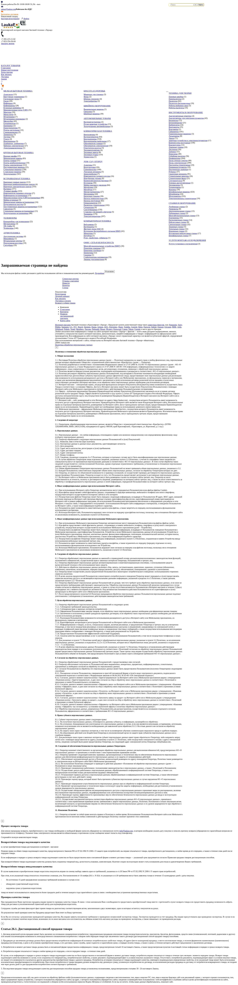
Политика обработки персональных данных (73, 345)
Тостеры (7, 137)
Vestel (72, 329)
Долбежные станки (177, 207)
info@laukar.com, (126, 831)
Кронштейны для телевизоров (16, 221)
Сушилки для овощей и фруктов (97, 212)
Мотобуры (88, 190)
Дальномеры (174, 136)
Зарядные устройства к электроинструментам (188, 140)
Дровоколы (173, 209)
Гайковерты (174, 132)
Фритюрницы (9, 141)
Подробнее (99, 273)
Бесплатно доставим (9, 14)
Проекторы (88, 253)
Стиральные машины (12, 169)
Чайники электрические (13, 146)
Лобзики (172, 152)
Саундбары (8, 245)
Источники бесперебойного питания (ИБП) (102, 231)
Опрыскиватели (90, 203)
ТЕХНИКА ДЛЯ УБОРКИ (180, 93)
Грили (6, 101)
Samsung (65, 327)
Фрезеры (172, 190)
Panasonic (173, 325)
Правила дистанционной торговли (67, 316)
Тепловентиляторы (92, 150)
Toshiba (127, 327)
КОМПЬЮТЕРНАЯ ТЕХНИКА (97, 221)
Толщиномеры (175, 187)
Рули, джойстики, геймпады (96, 238)
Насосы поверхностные (94, 198)
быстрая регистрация (10, 19)
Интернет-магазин (63, 325)
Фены (86, 97)
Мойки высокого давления (95, 185)
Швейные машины (92, 114)
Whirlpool (59, 329)
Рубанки (172, 172)
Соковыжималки (10, 132)
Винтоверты (174, 127)
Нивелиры (173, 154)
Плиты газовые (9, 161)
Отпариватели (9, 123)
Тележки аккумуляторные (180, 183)
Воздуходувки (90, 167)
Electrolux (113, 327)
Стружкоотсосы (175, 181)
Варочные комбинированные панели (19, 184)
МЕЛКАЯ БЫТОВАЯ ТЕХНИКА (17, 91)
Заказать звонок (7, 43)
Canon (124, 329)
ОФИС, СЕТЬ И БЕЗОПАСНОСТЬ (99, 243)
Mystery (109, 329)
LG (71, 327)
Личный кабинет (62, 296)
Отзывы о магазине (70, 281)
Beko (140, 327)
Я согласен (109, 271)
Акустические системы (13, 236)
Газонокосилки (90, 169)
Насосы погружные (92, 201)
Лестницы (173, 149)
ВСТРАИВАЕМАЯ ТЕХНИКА (16, 179)
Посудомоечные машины (14, 167)
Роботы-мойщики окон (178, 106)
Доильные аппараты (92, 172)
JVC (75, 327)
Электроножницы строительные (182, 198)
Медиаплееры (9, 224)
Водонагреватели (91, 137)
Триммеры (88, 214)
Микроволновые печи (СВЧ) (15, 110)
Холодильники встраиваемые (16, 213)
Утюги (6, 139)
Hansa (93, 327)
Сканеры (87, 255)
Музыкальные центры (12, 241)
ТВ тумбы (7, 226)
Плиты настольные (11, 130)
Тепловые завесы (91, 152)
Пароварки (8, 126)
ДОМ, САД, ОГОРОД (93, 162)
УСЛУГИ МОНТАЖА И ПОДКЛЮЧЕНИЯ (187, 240)
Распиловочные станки (178, 220)
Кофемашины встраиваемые (15, 195)
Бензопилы (173, 120)
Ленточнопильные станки (180, 211)
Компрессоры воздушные (179, 143)
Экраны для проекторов (94, 259)
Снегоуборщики (90, 210)
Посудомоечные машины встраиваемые (20, 207)
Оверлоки (88, 111)
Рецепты (66, 285)
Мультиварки (9, 117)
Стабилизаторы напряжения (96, 257)
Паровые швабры (176, 97)
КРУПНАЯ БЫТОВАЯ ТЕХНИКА (18, 153)
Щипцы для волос (91, 99)
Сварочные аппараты (178, 174)
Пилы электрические (178, 163)
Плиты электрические (12, 165)
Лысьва (88, 329)
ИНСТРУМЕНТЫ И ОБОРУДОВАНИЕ (186, 112)
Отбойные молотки (177, 156)
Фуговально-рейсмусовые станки (183, 233)
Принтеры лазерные (92, 248)
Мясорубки (8, 121)
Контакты (64, 312)
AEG (106, 327)
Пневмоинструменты (178, 167)
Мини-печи (8, 114)
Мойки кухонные (10, 200)
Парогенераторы (10, 128)
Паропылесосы (175, 99)
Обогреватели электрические (96, 146)
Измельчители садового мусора (97, 176)
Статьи (65, 288)
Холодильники (9, 174)
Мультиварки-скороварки (14, 119)
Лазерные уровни (176, 147)
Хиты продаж (7, 72)
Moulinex (80, 329)
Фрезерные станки (176, 231)
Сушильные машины (12, 172)
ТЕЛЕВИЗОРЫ (10, 218)
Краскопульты (175, 145)
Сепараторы (89, 207)
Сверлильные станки (178, 224)
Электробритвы (90, 101)
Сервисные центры (70, 279)
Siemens (87, 327)
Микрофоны (8, 239)
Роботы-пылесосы (176, 108)
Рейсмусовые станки (177, 222)
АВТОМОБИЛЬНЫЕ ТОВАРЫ (97, 118)
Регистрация (60, 294)
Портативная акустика (13, 243)
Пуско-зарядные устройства (95, 124)
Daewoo (147, 327)
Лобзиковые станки (177, 213)
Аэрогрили (8, 94)
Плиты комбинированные (14, 163)
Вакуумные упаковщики (13, 97)
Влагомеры (173, 129)
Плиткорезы (174, 218)
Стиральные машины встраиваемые (18, 211)
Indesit (153, 327)
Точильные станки (176, 229)
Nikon (130, 329)
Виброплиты (174, 125)
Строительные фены (177, 178)
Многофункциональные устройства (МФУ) (102, 246)
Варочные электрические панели (17, 187)
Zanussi (160, 327)
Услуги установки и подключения (183, 244)
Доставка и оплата (63, 301)
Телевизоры (8, 228)
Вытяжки (7, 189)
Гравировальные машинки (180, 134)
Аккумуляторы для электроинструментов (186, 118)
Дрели (171, 138)
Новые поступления (9, 70)
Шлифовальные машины (179, 192)
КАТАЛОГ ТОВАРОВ (10, 66)
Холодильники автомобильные (97, 126)
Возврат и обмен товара (65, 303)
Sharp (120, 327)
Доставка (5, 77)
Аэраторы (88, 165)
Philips (57, 327)
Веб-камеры (89, 224)
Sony (180, 325)
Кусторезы (88, 183)
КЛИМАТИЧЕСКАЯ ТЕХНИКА (98, 131)
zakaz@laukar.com (8, 9)
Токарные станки (176, 227)
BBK (174, 327)
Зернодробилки (90, 174)
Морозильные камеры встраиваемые (18, 202)
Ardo (179, 327)
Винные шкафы (10, 156)
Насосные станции (92, 196)
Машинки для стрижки (93, 94)
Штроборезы (174, 194)
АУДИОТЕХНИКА (11, 233)
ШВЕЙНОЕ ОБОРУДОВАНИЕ (97, 106)
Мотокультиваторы (92, 192)
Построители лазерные (178, 169)
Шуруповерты (175, 196)
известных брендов (156, 325)
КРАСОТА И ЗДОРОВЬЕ (94, 91)
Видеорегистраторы (92, 122)
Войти (26, 19)
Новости (66, 283)
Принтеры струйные (92, 250)
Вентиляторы (89, 135)
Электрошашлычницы (12, 148)
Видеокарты (89, 227)
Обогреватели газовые (93, 143)
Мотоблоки (88, 187)
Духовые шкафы (10, 191)
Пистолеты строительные (179, 165)
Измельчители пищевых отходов (17, 193)
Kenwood (117, 329)
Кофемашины (9, 106)
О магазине (6, 68)
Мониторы (88, 233)
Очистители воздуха (92, 148)
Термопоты (8, 135)
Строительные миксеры (179, 176)
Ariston (100, 327)
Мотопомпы (89, 194)
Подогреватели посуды (13, 204)
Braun (102, 329)
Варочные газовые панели (14, 182)
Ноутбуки (88, 236)
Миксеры (7, 112)
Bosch (80, 327)
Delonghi (95, 329)
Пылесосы (173, 101)
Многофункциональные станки (182, 216)
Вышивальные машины (94, 109)
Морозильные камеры (12, 158)
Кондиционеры (90, 139)
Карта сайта (65, 321)
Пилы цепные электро (178, 161)
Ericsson (167, 327)
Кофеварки (8, 103)
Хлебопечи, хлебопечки (13, 143)
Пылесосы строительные (94, 205)
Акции (4, 79)
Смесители (8, 209)
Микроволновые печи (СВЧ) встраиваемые (21, 198)
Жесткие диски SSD (92, 229)
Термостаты (89, 157)
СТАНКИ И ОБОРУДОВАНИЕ (182, 203)
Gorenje (134, 327)
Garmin (137, 329)
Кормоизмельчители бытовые (96, 181)
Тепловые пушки (91, 155)
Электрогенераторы (92, 216)
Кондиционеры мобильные (95, 141)
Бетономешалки (175, 123)
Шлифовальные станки (178, 236)
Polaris (66, 329)
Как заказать (6, 74)
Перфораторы (174, 158)
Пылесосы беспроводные (179, 103)
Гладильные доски (11, 99)
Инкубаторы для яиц (92, 178)
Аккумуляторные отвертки (180, 116)
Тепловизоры (174, 185)
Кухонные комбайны (12, 108)
